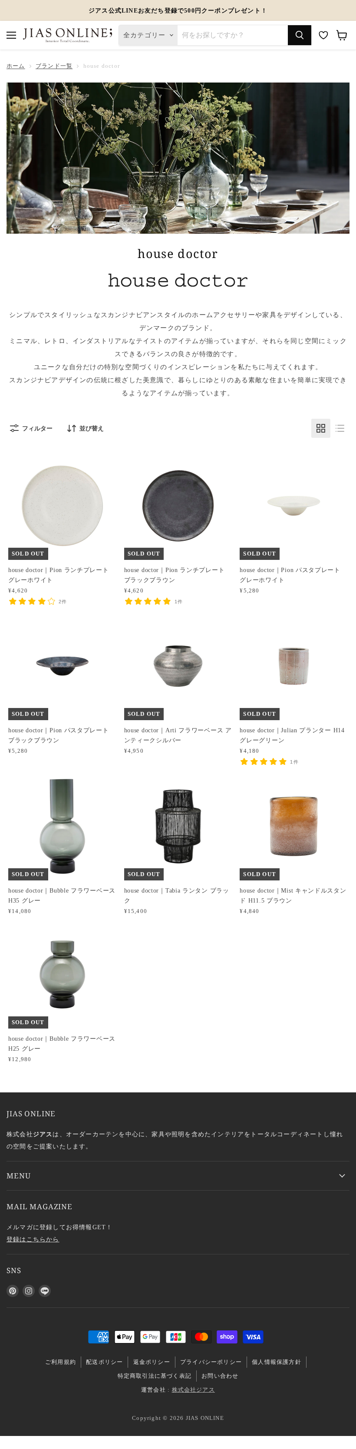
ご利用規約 (60, 1362)
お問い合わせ (219, 1376)
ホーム (16, 66)
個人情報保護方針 (276, 1362)
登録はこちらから (33, 1239)
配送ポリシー (104, 1362)
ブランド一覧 (54, 66)
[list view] (339, 428)
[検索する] (299, 35)
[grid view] (320, 428)
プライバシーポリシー (211, 1362)
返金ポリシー (151, 1362)
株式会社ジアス (193, 1389)
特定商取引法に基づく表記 (154, 1376)
